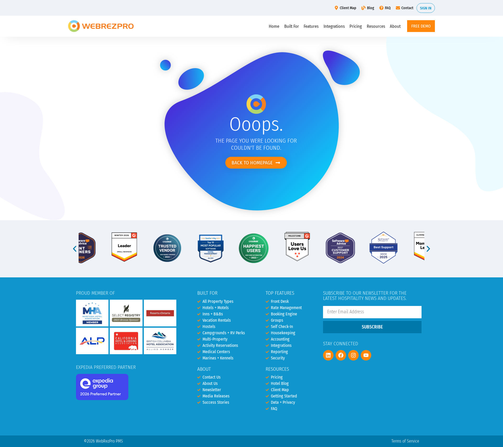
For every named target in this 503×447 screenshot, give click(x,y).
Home (274, 26)
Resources (376, 26)
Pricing (355, 26)
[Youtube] (366, 355)
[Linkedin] (328, 355)
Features (311, 26)
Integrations (334, 26)
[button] (75, 249)
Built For (291, 26)
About (395, 26)
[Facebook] (341, 355)
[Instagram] (353, 355)
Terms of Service (405, 441)
